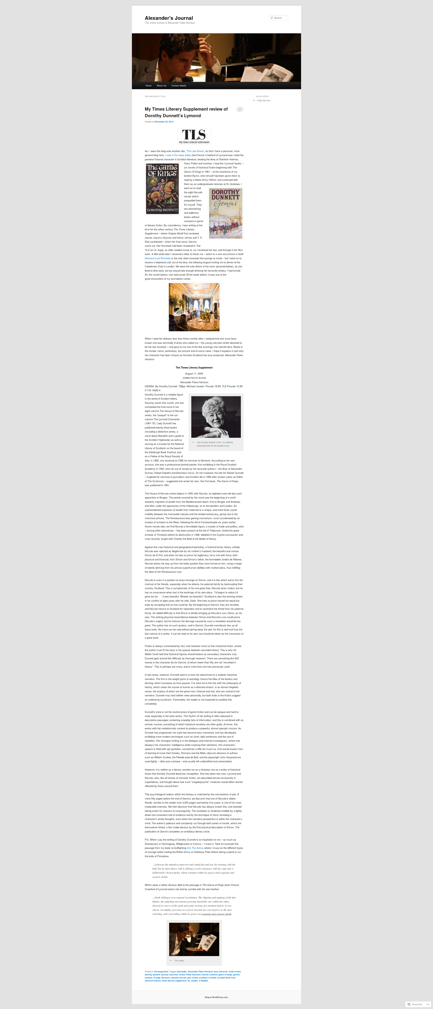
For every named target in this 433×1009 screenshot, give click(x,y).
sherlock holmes (153, 980)
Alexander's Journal (169, 17)
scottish (212, 977)
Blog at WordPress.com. (216, 997)
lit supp (156, 977)
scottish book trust (226, 977)
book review (235, 971)
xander (194, 980)
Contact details (179, 85)
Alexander (182, 971)
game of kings (225, 974)
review (195, 977)
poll (189, 977)
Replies (203, 980)
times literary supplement (174, 980)
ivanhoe (148, 977)
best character (221, 971)
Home (148, 85)
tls (189, 980)
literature (165, 977)
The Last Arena (195, 151)
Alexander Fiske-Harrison (200, 971)
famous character (169, 974)
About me (161, 85)
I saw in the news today (178, 155)
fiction (182, 974)
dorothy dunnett (152, 974)
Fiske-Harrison (193, 974)
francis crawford (210, 974)
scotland (203, 977)
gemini (236, 974)
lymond (174, 977)
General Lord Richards (158, 258)
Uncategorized (161, 971)
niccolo (182, 977)
